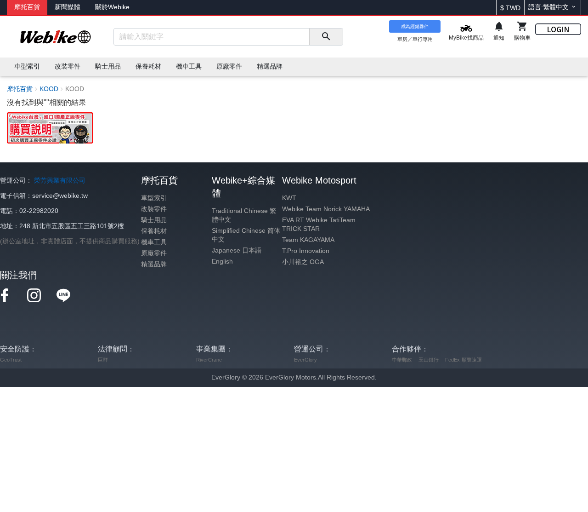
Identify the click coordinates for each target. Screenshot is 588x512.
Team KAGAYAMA (308, 239)
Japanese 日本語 (236, 250)
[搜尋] (326, 37)
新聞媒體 (67, 7)
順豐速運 (472, 359)
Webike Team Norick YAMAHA (326, 209)
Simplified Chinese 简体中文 (246, 235)
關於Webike (112, 7)
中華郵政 (402, 359)
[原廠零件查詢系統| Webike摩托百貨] (50, 127)
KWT (289, 198)
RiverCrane (209, 359)
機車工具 (154, 242)
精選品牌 (154, 264)
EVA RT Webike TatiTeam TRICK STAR (319, 224)
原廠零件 (154, 253)
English (222, 261)
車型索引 (154, 198)
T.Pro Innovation (305, 250)
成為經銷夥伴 (415, 26)
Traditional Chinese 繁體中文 (244, 215)
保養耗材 (154, 231)
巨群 (103, 359)
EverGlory (305, 359)
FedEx (452, 359)
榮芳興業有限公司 (59, 180)
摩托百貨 (27, 7)
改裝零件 (154, 209)
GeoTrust (11, 359)
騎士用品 (154, 220)
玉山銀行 (428, 359)
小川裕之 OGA (303, 262)
